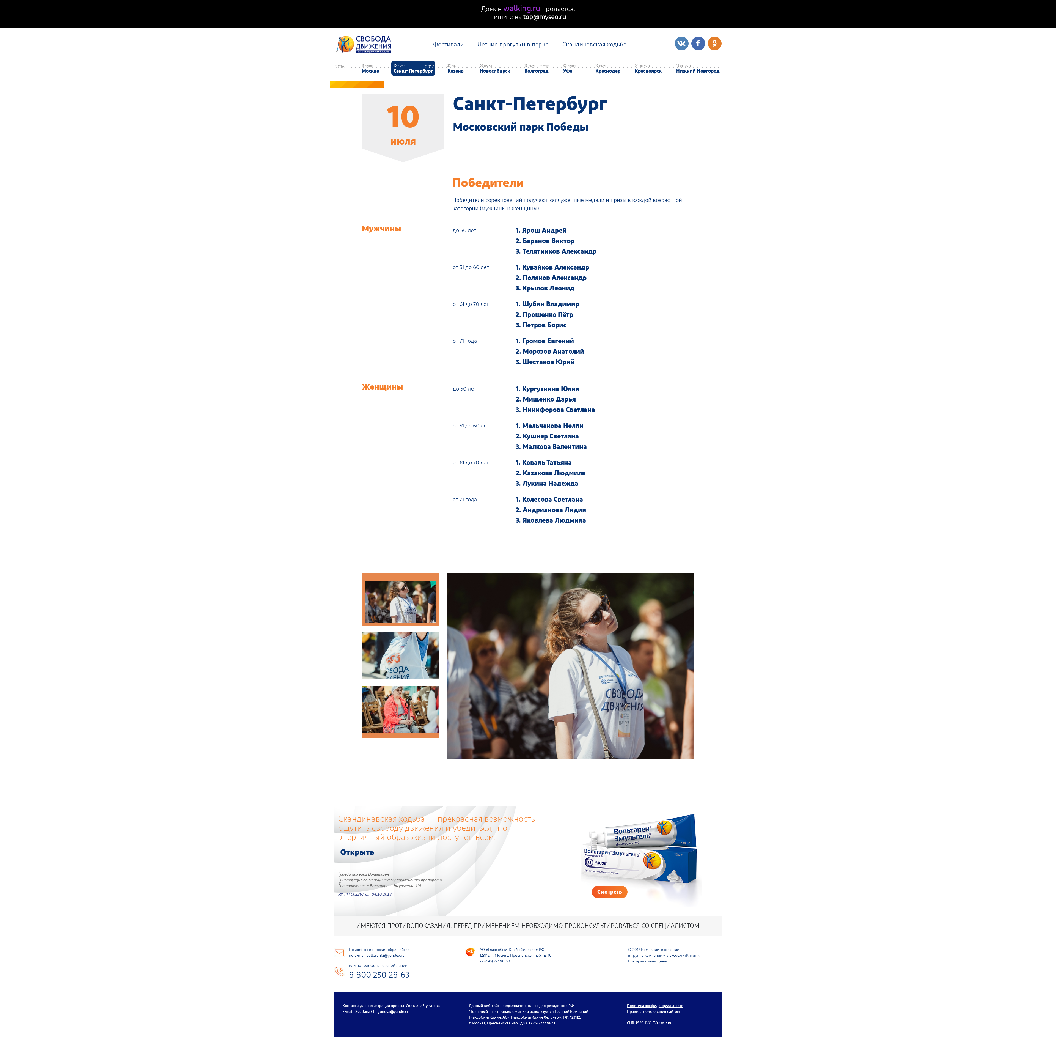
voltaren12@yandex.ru (386, 955)
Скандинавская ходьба (594, 44)
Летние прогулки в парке (513, 44)
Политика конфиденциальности (655, 1005)
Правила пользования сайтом (653, 1011)
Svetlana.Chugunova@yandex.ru (383, 1011)
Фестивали (448, 44)
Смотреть (609, 891)
